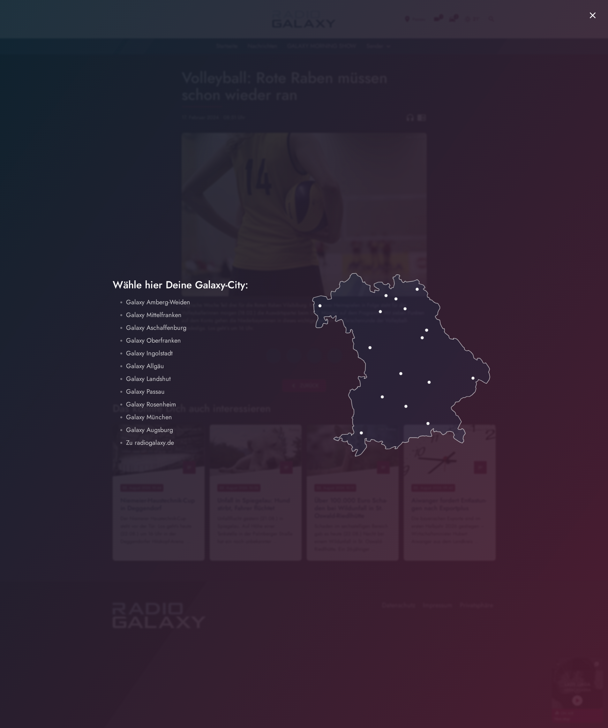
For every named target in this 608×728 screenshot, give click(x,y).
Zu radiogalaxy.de (150, 442)
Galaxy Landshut (148, 378)
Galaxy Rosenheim (151, 404)
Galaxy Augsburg (149, 430)
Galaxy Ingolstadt (149, 353)
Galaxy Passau (145, 391)
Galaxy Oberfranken (153, 340)
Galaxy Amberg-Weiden (158, 302)
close (593, 15)
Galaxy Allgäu (145, 366)
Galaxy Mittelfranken (154, 315)
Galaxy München (149, 417)
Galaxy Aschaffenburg (156, 327)
